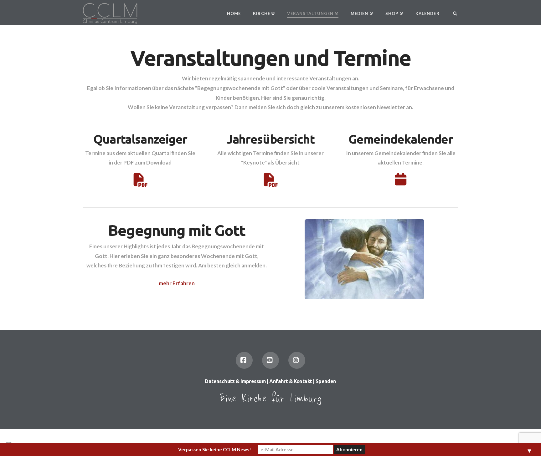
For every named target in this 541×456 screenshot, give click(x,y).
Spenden (326, 381)
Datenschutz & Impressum (235, 381)
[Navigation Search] (452, 12)
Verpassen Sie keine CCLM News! (214, 449)
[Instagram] (296, 360)
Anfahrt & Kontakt (290, 381)
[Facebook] (244, 360)
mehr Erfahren (177, 283)
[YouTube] (270, 360)
